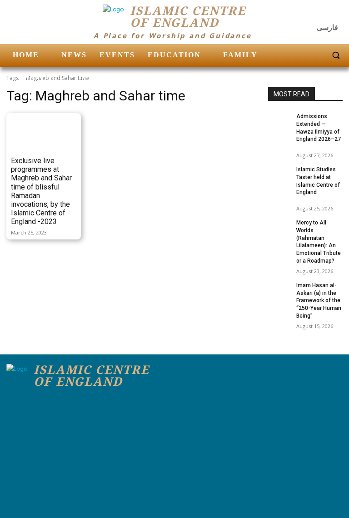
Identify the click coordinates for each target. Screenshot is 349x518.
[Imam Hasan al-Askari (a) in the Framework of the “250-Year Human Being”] (279, 289)
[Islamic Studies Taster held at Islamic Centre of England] (279, 173)
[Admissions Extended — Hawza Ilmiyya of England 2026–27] (279, 120)
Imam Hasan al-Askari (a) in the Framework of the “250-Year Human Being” (318, 300)
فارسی (327, 27)
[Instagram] (317, 13)
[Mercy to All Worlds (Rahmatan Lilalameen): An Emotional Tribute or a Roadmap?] (279, 226)
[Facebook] (299, 13)
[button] (336, 55)
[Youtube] (335, 13)
